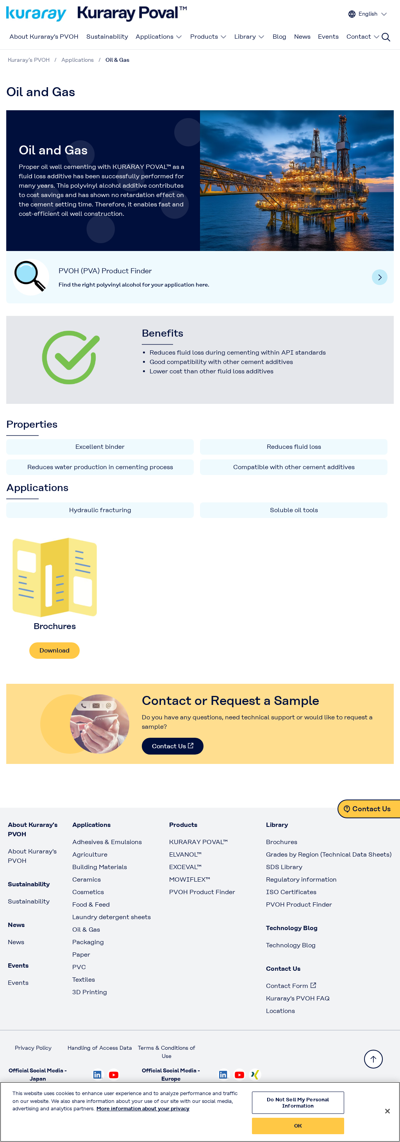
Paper (81, 954)
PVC (79, 967)
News (302, 36)
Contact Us (169, 746)
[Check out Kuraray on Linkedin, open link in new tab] (98, 1074)
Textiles (83, 979)
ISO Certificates (291, 892)
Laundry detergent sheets (111, 917)
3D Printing (89, 992)
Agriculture (89, 854)
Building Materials (99, 867)
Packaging (88, 942)
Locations (280, 1011)
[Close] (387, 1111)
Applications (154, 36)
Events (328, 36)
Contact (358, 36)
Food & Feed (91, 904)
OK (298, 1126)
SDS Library (284, 867)
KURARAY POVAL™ (198, 842)
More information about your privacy (142, 1109)
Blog (279, 36)
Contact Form (287, 986)
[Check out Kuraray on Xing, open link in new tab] (255, 1074)
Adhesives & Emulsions (107, 842)
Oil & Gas (86, 929)
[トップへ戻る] (373, 1059)
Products (204, 36)
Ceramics (86, 879)
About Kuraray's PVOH (44, 36)
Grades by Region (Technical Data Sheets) (328, 854)
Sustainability (107, 36)
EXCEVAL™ (185, 867)
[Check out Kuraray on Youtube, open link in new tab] (113, 1074)
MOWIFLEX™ (189, 879)
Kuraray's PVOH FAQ (298, 998)
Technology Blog (291, 945)
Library (245, 36)
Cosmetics (88, 892)
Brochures (281, 842)
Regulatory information (301, 879)
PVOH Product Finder (202, 892)
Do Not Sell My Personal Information (298, 1103)
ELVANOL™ (185, 854)
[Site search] (386, 37)
